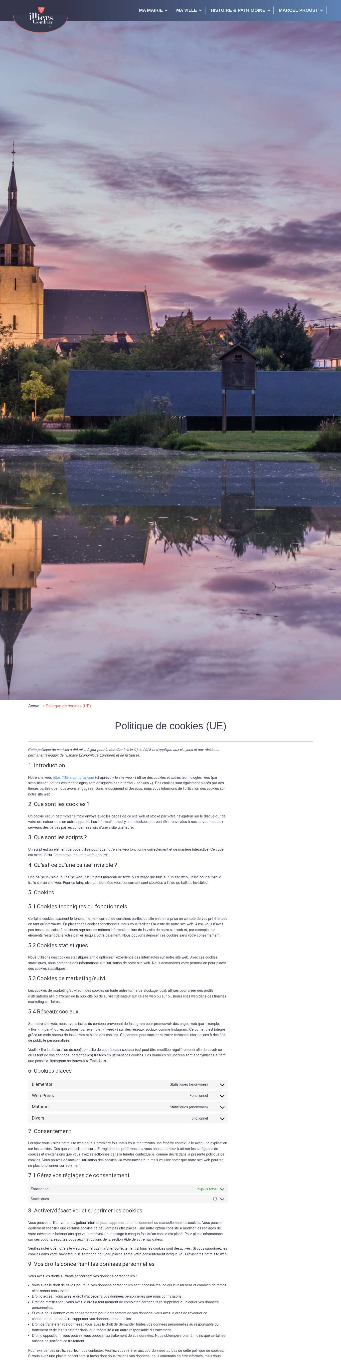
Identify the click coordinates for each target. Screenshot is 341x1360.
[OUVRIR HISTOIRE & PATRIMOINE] (269, 10)
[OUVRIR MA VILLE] (200, 10)
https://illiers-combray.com (73, 777)
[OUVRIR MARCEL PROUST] (321, 10)
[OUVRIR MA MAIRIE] (166, 10)
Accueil (34, 706)
